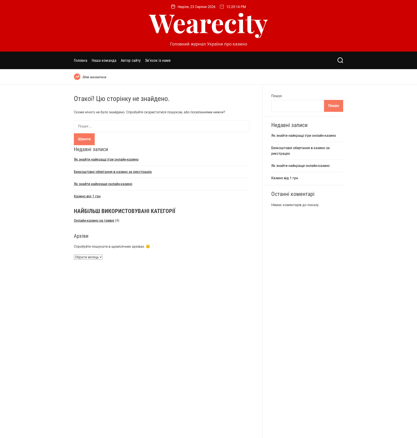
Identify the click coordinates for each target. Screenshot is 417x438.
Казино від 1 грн (87, 196)
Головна (80, 60)
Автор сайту (131, 60)
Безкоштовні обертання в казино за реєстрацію (113, 172)
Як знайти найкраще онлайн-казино (103, 184)
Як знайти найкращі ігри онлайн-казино (106, 159)
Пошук (276, 96)
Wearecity (208, 22)
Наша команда (104, 60)
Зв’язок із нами (158, 60)
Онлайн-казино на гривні (94, 220)
